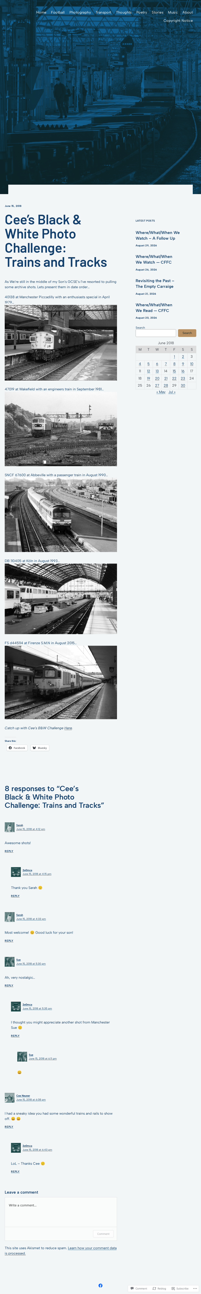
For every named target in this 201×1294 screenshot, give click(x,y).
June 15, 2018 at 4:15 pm (37, 873)
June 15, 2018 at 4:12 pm (30, 829)
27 (157, 385)
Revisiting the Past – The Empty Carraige (155, 283)
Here (68, 728)
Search (140, 327)
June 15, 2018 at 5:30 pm (31, 963)
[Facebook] (100, 1285)
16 (183, 371)
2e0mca (27, 870)
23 (183, 378)
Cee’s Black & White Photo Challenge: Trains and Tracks (56, 240)
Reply (9, 851)
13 (157, 371)
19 (148, 378)
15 (174, 371)
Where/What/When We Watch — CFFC (154, 259)
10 (191, 364)
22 (174, 378)
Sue (18, 959)
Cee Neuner (23, 1095)
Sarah (19, 825)
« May (160, 392)
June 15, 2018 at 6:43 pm (37, 1149)
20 (157, 378)
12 (148, 371)
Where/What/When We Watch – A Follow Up (158, 235)
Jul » (171, 392)
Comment (103, 1233)
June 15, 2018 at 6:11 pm (43, 1058)
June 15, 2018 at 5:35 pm (37, 1008)
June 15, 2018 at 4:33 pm (31, 918)
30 (183, 385)
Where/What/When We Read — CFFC (154, 307)
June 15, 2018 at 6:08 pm (31, 1099)
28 (166, 385)
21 (165, 378)
